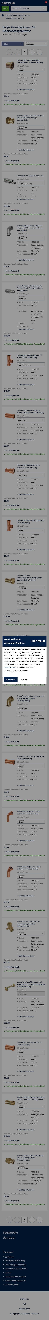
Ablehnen (24, 679)
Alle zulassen (11, 679)
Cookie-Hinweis (10, 668)
